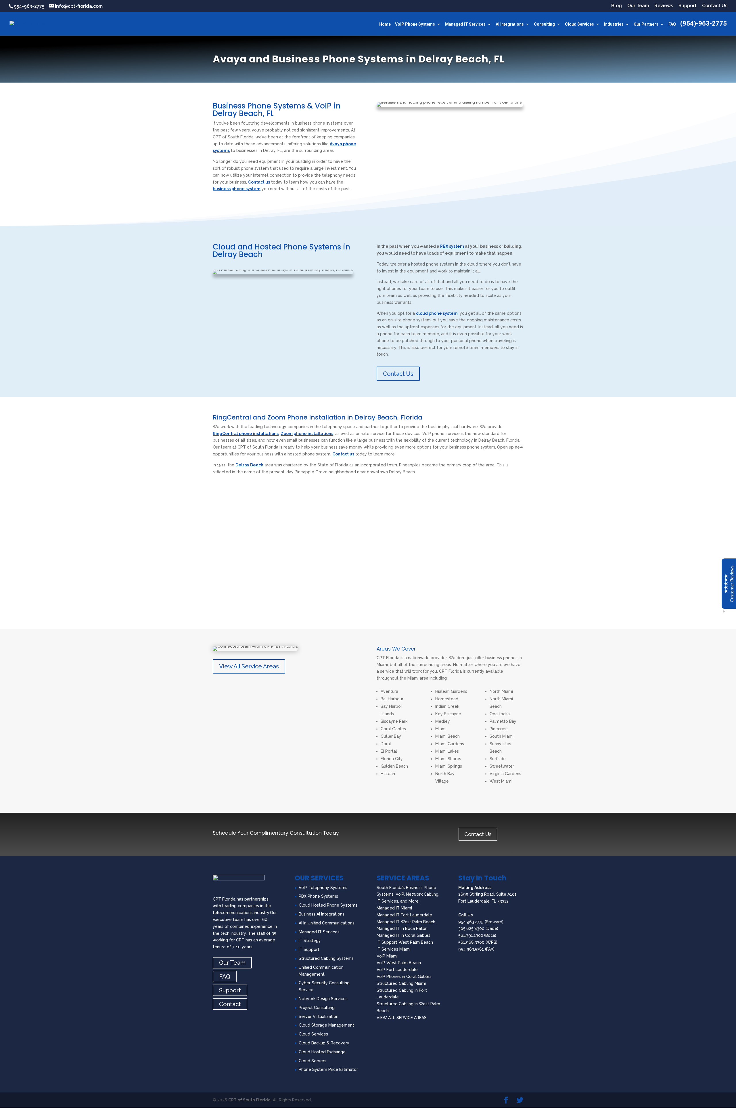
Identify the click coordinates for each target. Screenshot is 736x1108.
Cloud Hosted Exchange (322, 1052)
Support (687, 5)
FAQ (672, 24)
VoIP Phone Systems (415, 24)
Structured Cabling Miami (401, 983)
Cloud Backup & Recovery (324, 1043)
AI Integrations (510, 24)
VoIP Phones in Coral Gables (404, 976)
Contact (230, 1004)
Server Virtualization (318, 1016)
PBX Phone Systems (318, 896)
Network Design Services (323, 998)
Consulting (544, 24)
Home (385, 24)
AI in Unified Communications (326, 923)
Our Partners (646, 24)
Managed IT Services (465, 24)
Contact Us (714, 5)
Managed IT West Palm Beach (406, 922)
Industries (614, 24)
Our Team (638, 5)
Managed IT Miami (394, 908)
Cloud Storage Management (326, 1025)
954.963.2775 (471, 922)
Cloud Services (579, 24)
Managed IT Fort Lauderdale (404, 915)
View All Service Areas (249, 666)
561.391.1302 (470, 935)
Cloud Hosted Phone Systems (328, 905)
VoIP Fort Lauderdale (397, 969)
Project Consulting (317, 1007)
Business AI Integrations (321, 914)
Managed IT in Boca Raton (402, 928)
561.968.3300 (471, 942)
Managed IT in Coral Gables (403, 935)
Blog (616, 5)
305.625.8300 (471, 928)
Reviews (663, 5)
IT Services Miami (394, 949)
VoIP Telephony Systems (323, 887)
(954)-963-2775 (703, 24)
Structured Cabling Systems (326, 958)
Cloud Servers (312, 1061)
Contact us (259, 182)
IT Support (309, 949)
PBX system (452, 246)
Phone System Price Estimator (328, 1069)
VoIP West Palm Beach (399, 962)
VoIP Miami (387, 956)
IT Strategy (310, 940)
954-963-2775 (29, 6)
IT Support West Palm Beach (405, 942)
